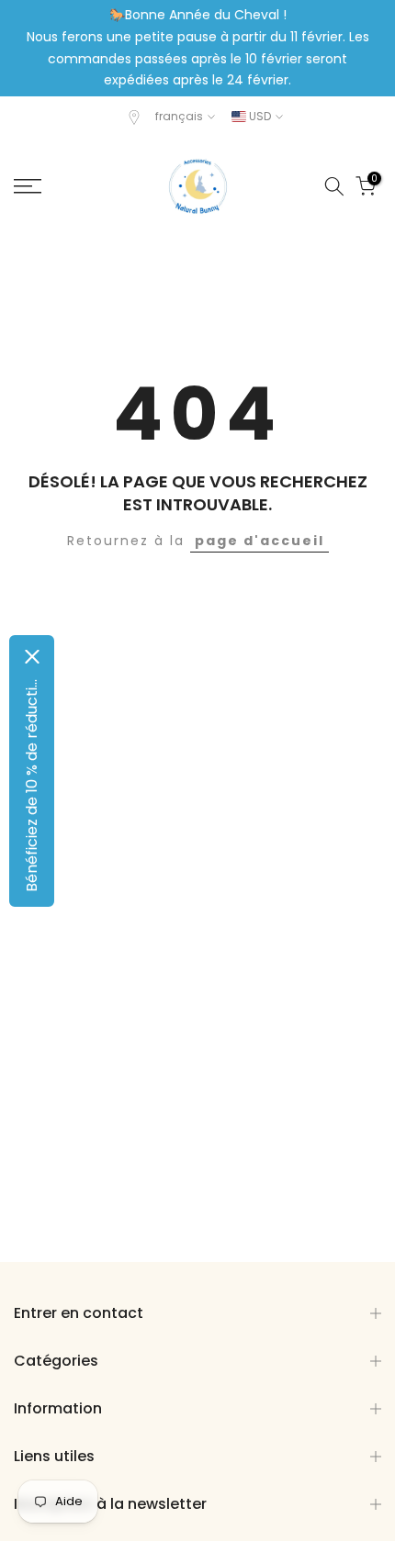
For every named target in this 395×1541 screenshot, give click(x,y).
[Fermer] (32, 657)
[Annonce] (197, 48)
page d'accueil (259, 540)
